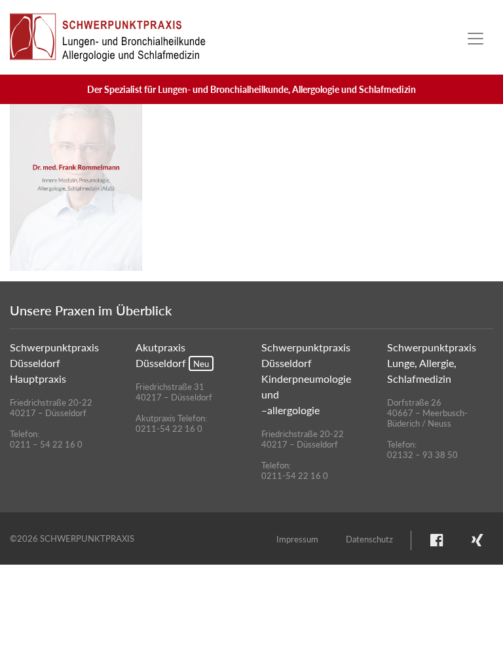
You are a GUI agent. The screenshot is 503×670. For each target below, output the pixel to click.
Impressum (297, 539)
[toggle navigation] (475, 38)
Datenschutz (369, 539)
